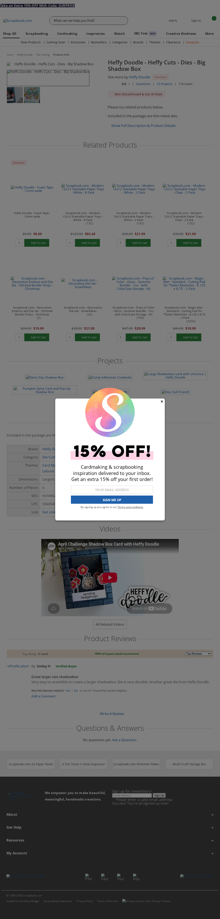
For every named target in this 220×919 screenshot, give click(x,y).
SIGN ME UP (112, 500)
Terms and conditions (130, 507)
